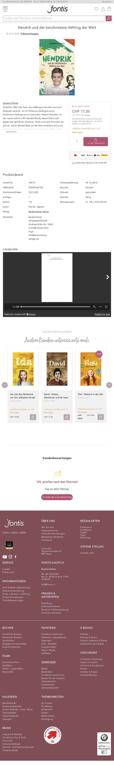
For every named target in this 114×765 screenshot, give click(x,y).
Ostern (44, 713)
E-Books (84, 634)
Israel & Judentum (11, 647)
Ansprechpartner (49, 531)
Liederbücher (48, 685)
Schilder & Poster (89, 672)
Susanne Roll (15, 401)
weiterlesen (11, 132)
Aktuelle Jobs (87, 553)
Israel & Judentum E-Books (93, 641)
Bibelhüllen (46, 672)
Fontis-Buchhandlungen (53, 534)
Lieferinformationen (51, 606)
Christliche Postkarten (52, 634)
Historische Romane (12, 638)
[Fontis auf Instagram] (10, 557)
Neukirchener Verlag (38, 212)
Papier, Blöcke (48, 650)
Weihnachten (47, 716)
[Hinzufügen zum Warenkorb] (33, 417)
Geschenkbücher (88, 675)
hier (88, 121)
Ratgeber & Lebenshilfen (14, 644)
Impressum (46, 540)
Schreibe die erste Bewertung (57, 497)
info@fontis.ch (48, 584)
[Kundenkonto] (103, 9)
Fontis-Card (8, 572)
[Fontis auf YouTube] (4, 557)
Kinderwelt (46, 710)
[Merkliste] (96, 9)
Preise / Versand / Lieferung (16, 594)
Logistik (6, 569)
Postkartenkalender (12, 706)
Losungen (7, 719)
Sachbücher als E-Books (92, 644)
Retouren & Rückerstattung (54, 610)
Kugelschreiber (49, 647)
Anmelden (106, 2)
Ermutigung (47, 719)
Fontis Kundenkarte (51, 613)
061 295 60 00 (25, 2)
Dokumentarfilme (10, 662)
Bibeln (44, 669)
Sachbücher (8, 641)
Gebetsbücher (48, 681)
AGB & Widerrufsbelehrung (16, 588)
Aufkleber (46, 653)
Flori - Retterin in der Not (90, 394)
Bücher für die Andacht (53, 678)
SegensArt (46, 641)
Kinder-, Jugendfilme (12, 669)
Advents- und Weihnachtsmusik (18, 747)
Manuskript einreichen (52, 537)
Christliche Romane (11, 634)
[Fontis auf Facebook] (15, 557)
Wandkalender (9, 703)
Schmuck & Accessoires (92, 666)
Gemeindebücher (50, 688)
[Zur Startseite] (14, 524)
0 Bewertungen (29, 34)
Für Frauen (46, 703)
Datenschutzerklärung (13, 591)
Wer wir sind (47, 527)
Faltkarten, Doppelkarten (53, 638)
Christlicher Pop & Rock (14, 738)
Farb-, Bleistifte (49, 644)
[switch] (104, 752)
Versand (87, 115)
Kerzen (83, 669)
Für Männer (47, 706)
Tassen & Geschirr (89, 662)
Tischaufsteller (9, 713)
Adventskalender (10, 716)
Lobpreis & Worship (12, 734)
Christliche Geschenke (91, 659)
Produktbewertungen (13, 600)
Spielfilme (7, 666)
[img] (7, 34)
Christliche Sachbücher (52, 675)
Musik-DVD (7, 672)
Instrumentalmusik (11, 744)
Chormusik (7, 741)
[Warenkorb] (109, 8)
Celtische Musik (10, 750)
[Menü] (109, 734)
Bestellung (46, 603)
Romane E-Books (88, 638)
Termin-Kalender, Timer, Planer (17, 710)
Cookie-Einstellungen (12, 597)
